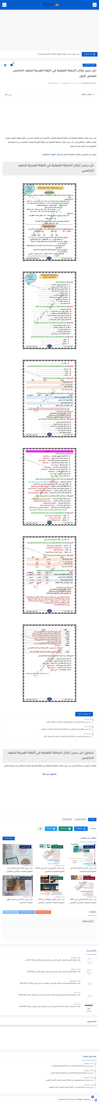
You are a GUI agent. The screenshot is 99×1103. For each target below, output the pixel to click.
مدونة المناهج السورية (66, 1099)
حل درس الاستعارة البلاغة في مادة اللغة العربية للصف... (72, 1066)
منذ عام (86, 719)
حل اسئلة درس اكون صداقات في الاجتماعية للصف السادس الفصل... (51, 54)
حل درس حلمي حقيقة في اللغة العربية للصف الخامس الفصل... (50, 901)
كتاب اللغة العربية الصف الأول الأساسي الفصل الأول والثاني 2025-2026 (53, 972)
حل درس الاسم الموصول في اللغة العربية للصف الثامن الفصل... (69, 1080)
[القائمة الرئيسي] (95, 5)
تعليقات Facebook (26, 912)
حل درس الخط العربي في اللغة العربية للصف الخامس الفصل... (82, 901)
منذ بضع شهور (73, 981)
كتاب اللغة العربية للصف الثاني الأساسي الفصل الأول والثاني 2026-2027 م (53, 960)
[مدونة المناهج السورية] (50, 5)
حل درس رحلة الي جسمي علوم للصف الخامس (20, 901)
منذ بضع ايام (90, 865)
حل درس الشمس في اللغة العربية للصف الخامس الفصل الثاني (67, 736)
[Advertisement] (49, 30)
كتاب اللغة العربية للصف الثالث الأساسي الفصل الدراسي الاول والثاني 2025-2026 (50, 983)
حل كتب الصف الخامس (52, 155)
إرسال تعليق (88, 921)
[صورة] (89, 961)
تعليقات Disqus (10, 912)
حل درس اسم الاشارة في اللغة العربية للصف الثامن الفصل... (70, 1087)
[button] (81, 828)
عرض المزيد (9, 838)
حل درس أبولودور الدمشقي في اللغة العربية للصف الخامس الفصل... (65, 729)
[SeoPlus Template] (95, 1099)
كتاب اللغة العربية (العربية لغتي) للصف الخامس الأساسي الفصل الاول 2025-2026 (49, 995)
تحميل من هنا (49, 774)
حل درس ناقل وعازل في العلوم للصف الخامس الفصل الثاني (68, 722)
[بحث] (4, 5)
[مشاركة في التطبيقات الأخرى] (40, 828)
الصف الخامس (89, 65)
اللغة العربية (67, 819)
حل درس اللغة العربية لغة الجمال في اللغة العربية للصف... (71, 1073)
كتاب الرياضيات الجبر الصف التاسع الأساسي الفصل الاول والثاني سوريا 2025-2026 (49, 1007)
